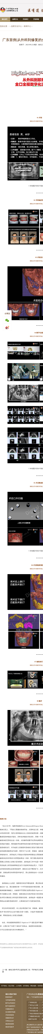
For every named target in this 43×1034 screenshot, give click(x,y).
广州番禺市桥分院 (34, 1016)
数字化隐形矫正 (10, 1006)
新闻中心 (27, 26)
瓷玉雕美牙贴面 (10, 1012)
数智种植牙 (9, 997)
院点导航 (11, 986)
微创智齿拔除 (10, 1024)
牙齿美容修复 (10, 1015)
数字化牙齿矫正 (10, 1003)
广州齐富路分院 (33, 1011)
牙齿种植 (36, 19)
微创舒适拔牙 (10, 1027)
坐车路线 (26, 986)
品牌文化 (15, 19)
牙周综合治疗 (10, 1021)
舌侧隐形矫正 (10, 1009)
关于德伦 (4, 986)
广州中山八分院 (33, 1005)
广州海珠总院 (32, 1002)
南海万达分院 (32, 1019)
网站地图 (33, 986)
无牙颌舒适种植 (10, 1000)
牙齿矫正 (25, 19)
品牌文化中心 (16, 26)
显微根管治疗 (10, 1018)
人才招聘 (18, 986)
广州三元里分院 (33, 1008)
